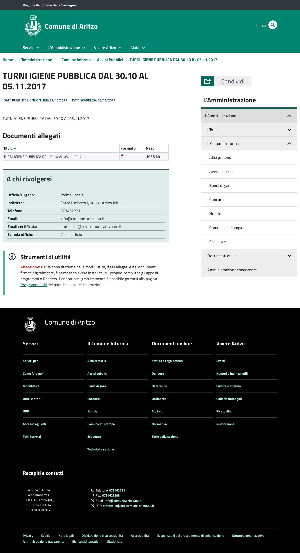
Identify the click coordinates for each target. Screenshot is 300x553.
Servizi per (30, 360)
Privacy (28, 535)
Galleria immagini (229, 398)
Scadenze (217, 242)
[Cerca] (272, 25)
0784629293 (111, 495)
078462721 (70, 211)
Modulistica (31, 386)
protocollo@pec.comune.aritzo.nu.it (90, 227)
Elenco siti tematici (85, 541)
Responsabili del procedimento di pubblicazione (190, 535)
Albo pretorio (220, 157)
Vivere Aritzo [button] (105, 48)
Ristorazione (225, 423)
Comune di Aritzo (71, 26)
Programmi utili (33, 285)
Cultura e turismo (228, 386)
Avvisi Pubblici (110, 60)
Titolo (8, 148)
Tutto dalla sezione (100, 449)
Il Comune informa (74, 60)
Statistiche (114, 541)
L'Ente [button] (212, 129)
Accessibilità (140, 535)
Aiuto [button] (135, 48)
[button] (232, 81)
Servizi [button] (28, 48)
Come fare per (33, 373)
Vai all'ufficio (71, 234)
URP (26, 411)
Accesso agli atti (34, 423)
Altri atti (157, 411)
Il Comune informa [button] (223, 143)
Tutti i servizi (32, 436)
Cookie (46, 535)
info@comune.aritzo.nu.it (82, 219)
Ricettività (223, 411)
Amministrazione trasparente (232, 270)
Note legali (66, 535)
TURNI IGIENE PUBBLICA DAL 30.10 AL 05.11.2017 (173, 60)
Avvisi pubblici (221, 171)
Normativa (159, 423)
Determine (159, 386)
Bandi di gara (220, 185)
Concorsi (216, 199)
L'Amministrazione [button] (64, 48)
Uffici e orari (32, 398)
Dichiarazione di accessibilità (102, 535)
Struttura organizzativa (248, 535)
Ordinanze (159, 398)
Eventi (220, 360)
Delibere (158, 373)
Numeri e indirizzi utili (232, 373)
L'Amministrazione (35, 60)
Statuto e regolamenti (167, 360)
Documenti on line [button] (223, 256)
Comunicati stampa (225, 228)
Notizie (215, 214)
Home (8, 60)
